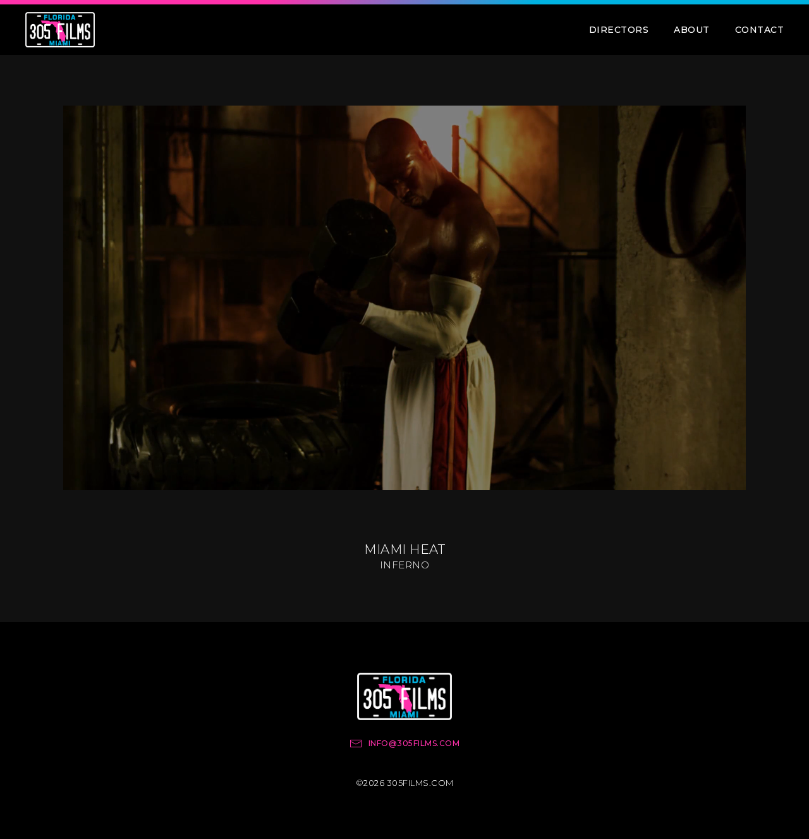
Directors (619, 29)
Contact (759, 29)
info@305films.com (414, 743)
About (692, 29)
